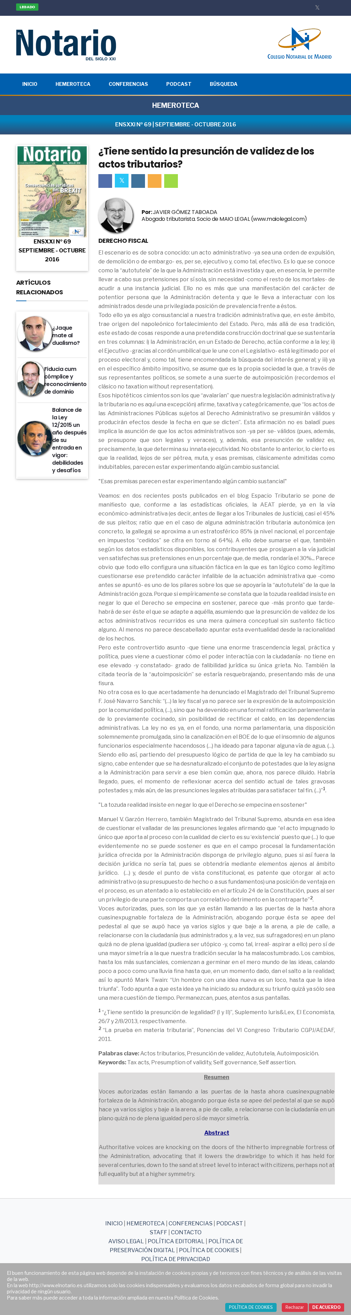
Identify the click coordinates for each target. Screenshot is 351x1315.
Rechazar (295, 1307)
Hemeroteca (73, 84)
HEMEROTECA (175, 105)
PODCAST (229, 1223)
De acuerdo (326, 1307)
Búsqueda (224, 84)
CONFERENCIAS (191, 1223)
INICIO (114, 1223)
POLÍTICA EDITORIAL (176, 1241)
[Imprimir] (171, 181)
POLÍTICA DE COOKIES (209, 1250)
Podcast (179, 84)
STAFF (158, 1232)
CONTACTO (186, 1232)
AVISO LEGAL (126, 1241)
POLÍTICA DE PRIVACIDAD (175, 1259)
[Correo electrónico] (154, 181)
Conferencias (128, 84)
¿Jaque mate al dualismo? (66, 335)
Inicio (29, 84)
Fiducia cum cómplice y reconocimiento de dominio (65, 380)
